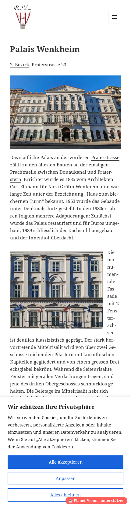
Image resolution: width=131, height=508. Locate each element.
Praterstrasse (105, 157)
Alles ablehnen (65, 495)
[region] (65, 452)
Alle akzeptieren (66, 462)
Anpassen (66, 478)
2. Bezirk (19, 64)
